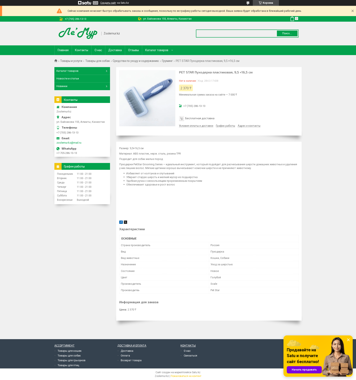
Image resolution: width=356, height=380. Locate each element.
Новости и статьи (67, 78)
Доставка (115, 50)
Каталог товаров (156, 50)
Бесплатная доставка (199, 118)
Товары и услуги (71, 61)
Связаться (190, 355)
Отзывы (133, 50)
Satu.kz (196, 372)
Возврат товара (131, 360)
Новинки (61, 86)
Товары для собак (97, 61)
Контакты (81, 50)
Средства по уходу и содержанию (136, 61)
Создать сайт (108, 2)
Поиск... (287, 33)
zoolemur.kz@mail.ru (68, 142)
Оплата (125, 355)
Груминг (167, 61)
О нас (98, 50)
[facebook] (121, 222)
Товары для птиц (68, 365)
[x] (125, 222)
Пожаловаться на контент (186, 376)
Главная (63, 50)
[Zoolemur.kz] (78, 33)
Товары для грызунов (71, 360)
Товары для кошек (70, 350)
